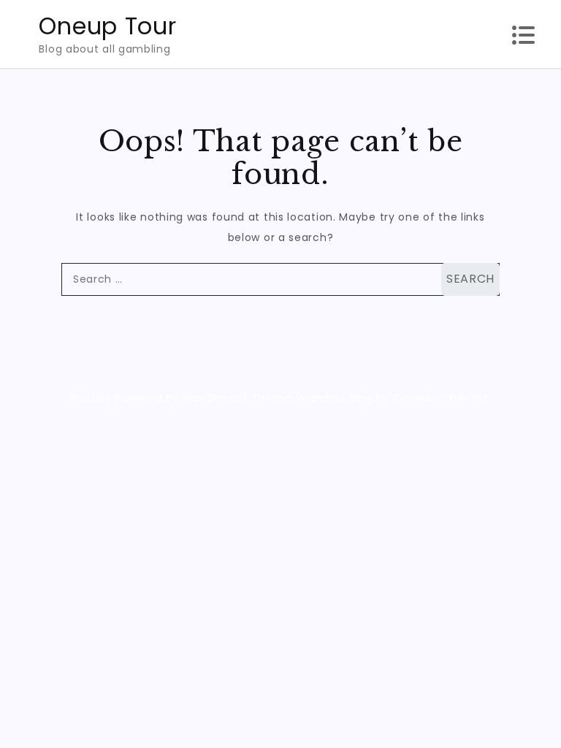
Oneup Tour (107, 25)
